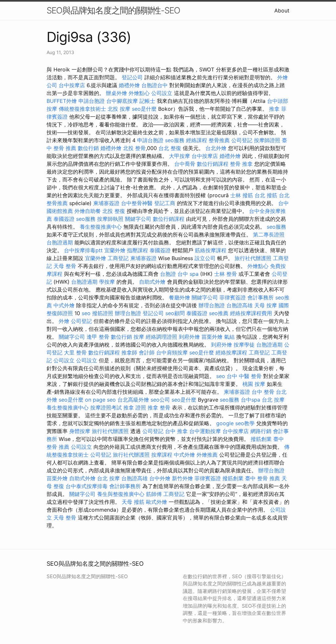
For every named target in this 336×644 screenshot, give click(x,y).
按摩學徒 (244, 344)
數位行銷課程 (212, 164)
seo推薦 (218, 313)
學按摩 (107, 281)
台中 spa (188, 274)
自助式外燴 (152, 281)
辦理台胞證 (212, 305)
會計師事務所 (125, 486)
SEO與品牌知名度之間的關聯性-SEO (113, 10)
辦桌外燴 (116, 93)
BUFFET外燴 (62, 101)
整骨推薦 (219, 140)
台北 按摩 (273, 399)
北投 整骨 (134, 148)
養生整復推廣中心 (101, 226)
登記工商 (164, 203)
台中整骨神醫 (137, 203)
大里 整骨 (75, 352)
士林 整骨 (225, 274)
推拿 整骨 (159, 407)
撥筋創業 (261, 439)
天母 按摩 (265, 305)
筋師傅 (154, 494)
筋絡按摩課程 (210, 250)
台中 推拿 (176, 431)
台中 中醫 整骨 (244, 376)
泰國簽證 (63, 219)
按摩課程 (161, 454)
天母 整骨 (64, 266)
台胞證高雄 (239, 305)
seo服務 (174, 140)
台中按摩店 (72, 85)
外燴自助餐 (87, 211)
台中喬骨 (184, 164)
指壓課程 (137, 250)
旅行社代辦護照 (253, 258)
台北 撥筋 (266, 195)
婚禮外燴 (129, 85)
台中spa (250, 399)
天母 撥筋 (133, 502)
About (281, 10)
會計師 (147, 352)
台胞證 (168, 274)
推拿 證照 (134, 407)
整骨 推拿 (241, 164)
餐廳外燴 (179, 297)
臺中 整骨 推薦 (262, 478)
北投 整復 (113, 211)
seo (86, 313)
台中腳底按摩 (122, 101)
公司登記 (241, 140)
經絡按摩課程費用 (251, 313)
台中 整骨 (263, 391)
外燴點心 (139, 93)
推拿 (274, 108)
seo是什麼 (144, 108)
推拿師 (129, 352)
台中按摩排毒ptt (83, 250)
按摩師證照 (267, 140)
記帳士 (147, 101)
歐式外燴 (156, 502)
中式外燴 (63, 305)
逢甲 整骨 (98, 336)
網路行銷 (260, 431)
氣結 (229, 336)
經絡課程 (196, 140)
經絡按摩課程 (231, 352)
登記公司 (132, 77)
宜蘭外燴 (114, 250)
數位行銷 (88, 148)
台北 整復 (169, 148)
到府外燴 (189, 336)
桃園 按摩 (253, 384)
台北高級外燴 (133, 399)
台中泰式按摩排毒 (87, 486)
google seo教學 (235, 423)
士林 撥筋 (241, 195)
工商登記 (118, 258)
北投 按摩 (119, 108)
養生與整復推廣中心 (120, 494)
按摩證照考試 (106, 407)
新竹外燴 (182, 478)
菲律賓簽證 (233, 297)
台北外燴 (215, 148)
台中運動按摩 (205, 431)
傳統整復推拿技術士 (82, 108)
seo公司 (160, 399)
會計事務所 (260, 297)
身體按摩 (79, 431)
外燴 (64, 321)
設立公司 (205, 258)
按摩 (139, 336)
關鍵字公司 (138, 219)
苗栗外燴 (211, 336)
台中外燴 (159, 478)
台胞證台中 (154, 85)
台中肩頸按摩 (172, 352)
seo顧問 (175, 313)
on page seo (100, 399)
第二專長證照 (268, 234)
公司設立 (161, 93)
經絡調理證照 (161, 336)
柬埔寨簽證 (106, 203)
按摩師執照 (110, 219)
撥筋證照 (102, 313)
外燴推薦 (207, 454)
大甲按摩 (179, 156)
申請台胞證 (91, 101)
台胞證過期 (60, 242)
